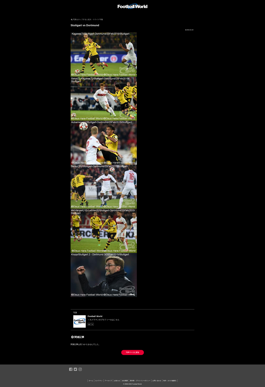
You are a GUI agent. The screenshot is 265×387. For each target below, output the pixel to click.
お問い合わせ (156, 380)
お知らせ (117, 380)
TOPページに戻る (132, 352)
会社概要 (125, 380)
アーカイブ (108, 380)
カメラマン (98, 380)
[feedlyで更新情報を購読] (89, 324)
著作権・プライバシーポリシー (140, 380)
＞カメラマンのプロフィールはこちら (103, 320)
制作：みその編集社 (169, 380)
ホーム (91, 380)
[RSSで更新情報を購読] (92, 324)
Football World (95, 316)
